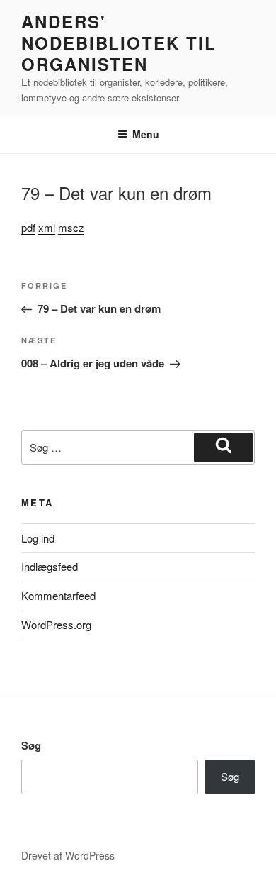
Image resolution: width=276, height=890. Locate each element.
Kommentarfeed (58, 595)
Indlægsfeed (49, 566)
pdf (28, 227)
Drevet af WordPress (68, 855)
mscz (71, 227)
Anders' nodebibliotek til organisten (119, 42)
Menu (145, 134)
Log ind (37, 537)
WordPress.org (56, 624)
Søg (31, 745)
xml (46, 227)
